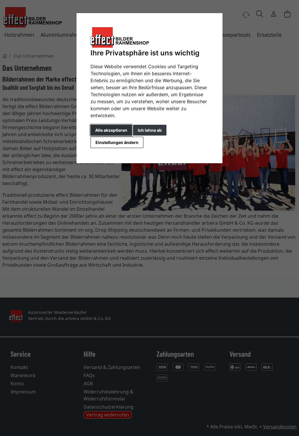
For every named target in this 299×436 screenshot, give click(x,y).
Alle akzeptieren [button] (111, 130)
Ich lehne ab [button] (150, 130)
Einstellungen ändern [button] (116, 142)
